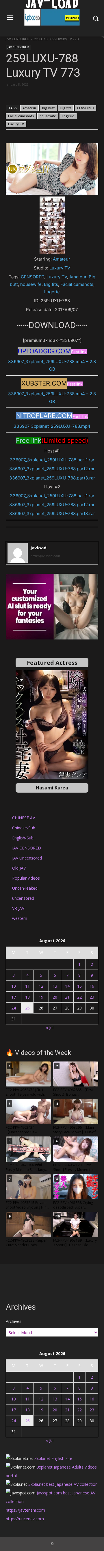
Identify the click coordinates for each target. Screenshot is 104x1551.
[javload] (18, 553)
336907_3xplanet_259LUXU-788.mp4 (52, 426)
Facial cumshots (21, 116)
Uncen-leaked (25, 888)
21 (67, 997)
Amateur (29, 108)
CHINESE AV (23, 817)
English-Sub (23, 838)
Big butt (48, 108)
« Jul (49, 1027)
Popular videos (26, 878)
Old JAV (19, 868)
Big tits (65, 108)
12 (41, 986)
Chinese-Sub (23, 828)
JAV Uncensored (27, 858)
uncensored (23, 898)
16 (92, 986)
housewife (48, 116)
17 (13, 997)
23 (92, 997)
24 (13, 1008)
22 (79, 997)
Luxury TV (16, 124)
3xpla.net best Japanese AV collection (63, 1484)
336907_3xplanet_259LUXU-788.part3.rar (52, 478)
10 (13, 986)
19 (41, 997)
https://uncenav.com (25, 1518)
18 (27, 997)
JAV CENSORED (17, 38)
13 (55, 986)
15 (79, 986)
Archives (13, 1321)
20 (55, 997)
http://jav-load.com (45, 556)
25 (27, 1008)
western (19, 918)
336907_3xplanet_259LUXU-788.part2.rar (52, 468)
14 (67, 986)
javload (39, 547)
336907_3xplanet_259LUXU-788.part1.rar (52, 460)
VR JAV (18, 908)
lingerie (68, 116)
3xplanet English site (53, 1458)
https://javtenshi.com (25, 1510)
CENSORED (85, 108)
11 (27, 986)
